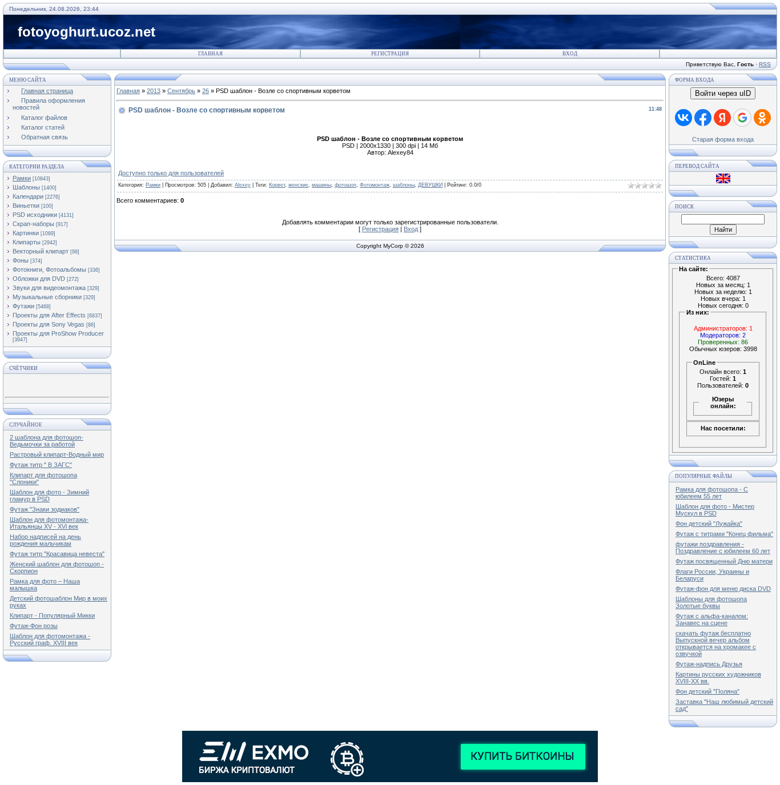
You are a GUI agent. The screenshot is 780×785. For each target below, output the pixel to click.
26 (205, 90)
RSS (765, 64)
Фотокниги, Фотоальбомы (49, 269)
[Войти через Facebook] (702, 117)
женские (298, 185)
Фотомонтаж (374, 185)
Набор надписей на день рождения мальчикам (45, 540)
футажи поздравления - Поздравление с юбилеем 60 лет (723, 547)
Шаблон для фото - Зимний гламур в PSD (49, 495)
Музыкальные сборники (47, 296)
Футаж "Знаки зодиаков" (44, 509)
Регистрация (390, 54)
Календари (28, 196)
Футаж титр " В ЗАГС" (41, 464)
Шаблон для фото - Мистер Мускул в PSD (715, 510)
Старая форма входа (723, 139)
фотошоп (345, 185)
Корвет (277, 185)
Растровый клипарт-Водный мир (57, 454)
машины (321, 185)
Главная (210, 54)
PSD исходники (35, 214)
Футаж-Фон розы (34, 625)
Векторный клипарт (41, 251)
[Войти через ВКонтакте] (683, 117)
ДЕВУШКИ (430, 185)
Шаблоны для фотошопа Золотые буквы (711, 602)
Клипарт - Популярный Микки (52, 615)
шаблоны (404, 185)
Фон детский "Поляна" (707, 691)
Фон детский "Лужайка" (709, 523)
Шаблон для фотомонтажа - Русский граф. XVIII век (50, 639)
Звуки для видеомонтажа (49, 287)
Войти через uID (723, 93)
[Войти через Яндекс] (722, 117)
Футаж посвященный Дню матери (724, 561)
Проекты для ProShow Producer (58, 333)
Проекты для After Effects (49, 315)
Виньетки (26, 205)
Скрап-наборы (33, 223)
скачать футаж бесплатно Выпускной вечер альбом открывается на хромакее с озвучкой (716, 643)
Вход (569, 54)
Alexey (243, 185)
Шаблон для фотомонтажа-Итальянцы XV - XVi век (49, 523)
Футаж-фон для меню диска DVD (723, 588)
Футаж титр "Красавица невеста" (57, 553)
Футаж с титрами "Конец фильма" (724, 533)
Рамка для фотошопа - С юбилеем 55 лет (712, 493)
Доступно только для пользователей (171, 173)
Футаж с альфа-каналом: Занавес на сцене (712, 619)
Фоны (21, 260)
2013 (153, 90)
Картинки (26, 233)
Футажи (23, 306)
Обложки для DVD (39, 278)
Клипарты (27, 242)
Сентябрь (181, 90)
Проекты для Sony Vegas (49, 324)
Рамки (22, 178)
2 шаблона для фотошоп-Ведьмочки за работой (46, 441)
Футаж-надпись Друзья (709, 664)
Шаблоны (26, 187)
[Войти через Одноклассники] (762, 117)
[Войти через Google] (742, 117)
